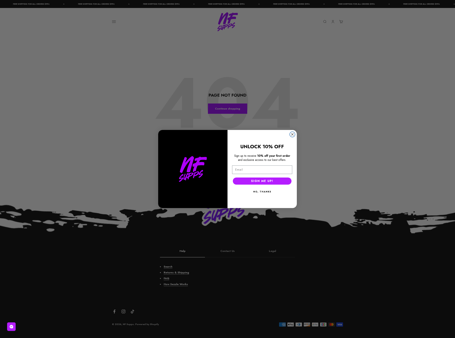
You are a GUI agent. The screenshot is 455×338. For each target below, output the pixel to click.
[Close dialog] (292, 134)
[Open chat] (11, 326)
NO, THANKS (262, 191)
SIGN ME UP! (262, 181)
